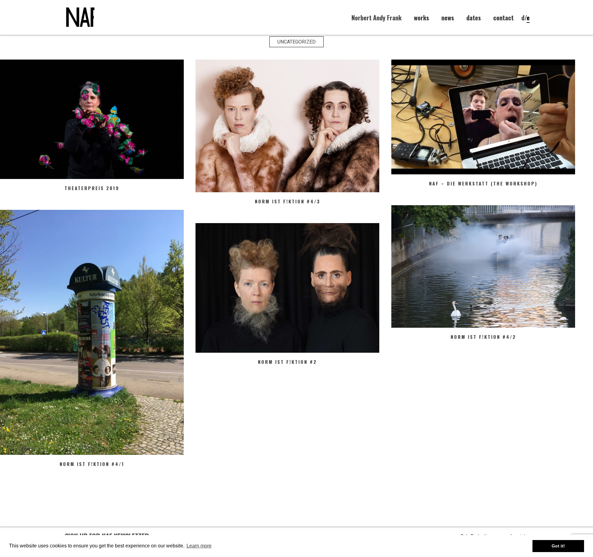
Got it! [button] (558, 545)
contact (503, 18)
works (421, 18)
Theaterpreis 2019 (92, 188)
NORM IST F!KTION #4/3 (287, 201)
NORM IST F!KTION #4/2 (483, 336)
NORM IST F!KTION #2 (287, 361)
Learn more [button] (199, 545)
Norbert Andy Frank (376, 17)
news (447, 18)
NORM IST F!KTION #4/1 (92, 463)
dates (473, 18)
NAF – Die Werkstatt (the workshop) (483, 183)
